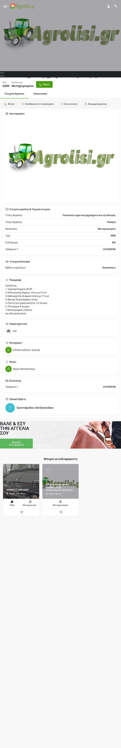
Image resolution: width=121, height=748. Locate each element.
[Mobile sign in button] (109, 6)
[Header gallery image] (60, 35)
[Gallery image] (60, 159)
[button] (16, 443)
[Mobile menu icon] (5, 6)
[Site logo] (22, 6)
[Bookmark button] (21, 512)
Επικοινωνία (40, 93)
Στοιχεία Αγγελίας (14, 93)
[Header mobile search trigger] (116, 6)
